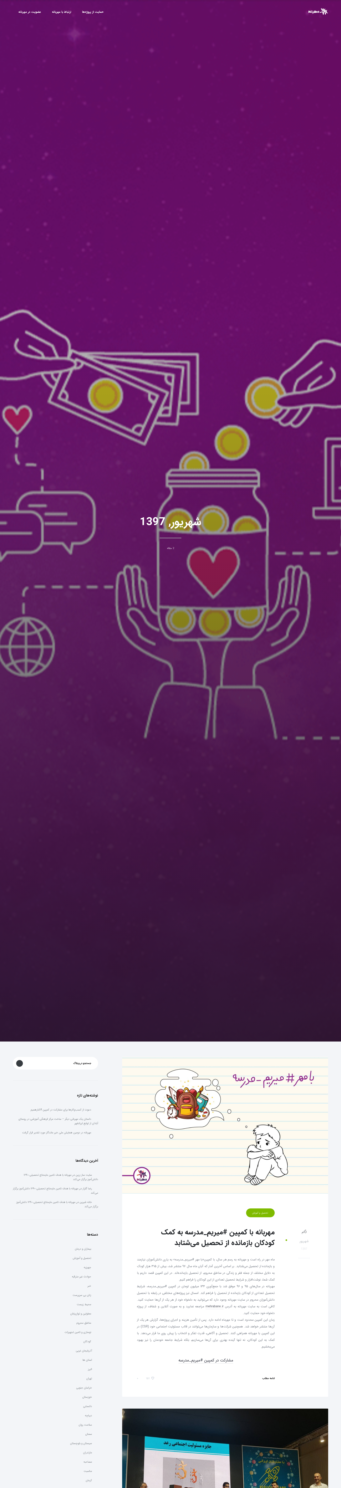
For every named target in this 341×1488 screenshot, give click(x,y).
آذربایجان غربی (84, 1350)
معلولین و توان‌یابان (81, 1313)
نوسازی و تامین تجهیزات (78, 1332)
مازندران (87, 1452)
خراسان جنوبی (84, 1388)
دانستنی (87, 1406)
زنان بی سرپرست (82, 1295)
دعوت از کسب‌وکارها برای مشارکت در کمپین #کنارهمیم (61, 1110)
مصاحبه (87, 1462)
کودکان (87, 1341)
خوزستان (87, 1397)
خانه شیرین (86, 1202)
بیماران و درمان (83, 1249)
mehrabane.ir (215, 1306)
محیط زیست (84, 1304)
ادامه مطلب (268, 1378)
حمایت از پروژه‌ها (92, 12)
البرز (90, 1369)
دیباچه (88, 1415)
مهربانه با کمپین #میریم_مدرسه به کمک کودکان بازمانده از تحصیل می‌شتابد (218, 1237)
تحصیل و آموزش (260, 1213)
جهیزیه (88, 1267)
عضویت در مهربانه (29, 12)
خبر (89, 1286)
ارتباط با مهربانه (61, 12)
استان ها (87, 1360)
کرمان (89, 1480)
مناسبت (88, 1471)
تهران (89, 1378)
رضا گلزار (87, 1188)
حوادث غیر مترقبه (82, 1276)
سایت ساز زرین (84, 1175)
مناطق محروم (84, 1323)
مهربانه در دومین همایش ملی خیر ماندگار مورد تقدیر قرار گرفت (56, 1132)
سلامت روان (85, 1425)
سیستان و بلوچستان (81, 1443)
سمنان (88, 1434)
